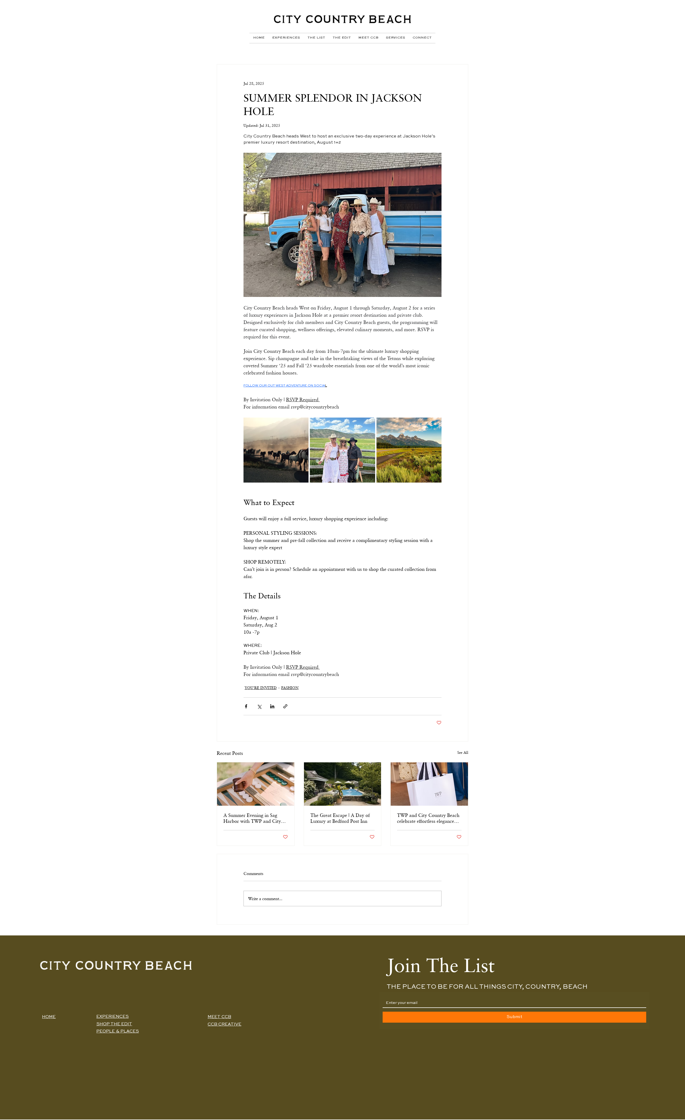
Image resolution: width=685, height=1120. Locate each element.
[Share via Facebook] (246, 706)
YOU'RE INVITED (261, 687)
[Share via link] (285, 706)
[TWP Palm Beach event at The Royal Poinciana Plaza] (429, 784)
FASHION (290, 687)
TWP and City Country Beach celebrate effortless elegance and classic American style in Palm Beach (428, 818)
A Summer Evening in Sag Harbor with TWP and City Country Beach (252, 818)
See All (462, 752)
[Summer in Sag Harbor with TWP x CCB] (255, 784)
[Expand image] (276, 450)
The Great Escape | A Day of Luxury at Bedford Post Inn (340, 818)
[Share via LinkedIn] (272, 706)
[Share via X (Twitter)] (259, 706)
